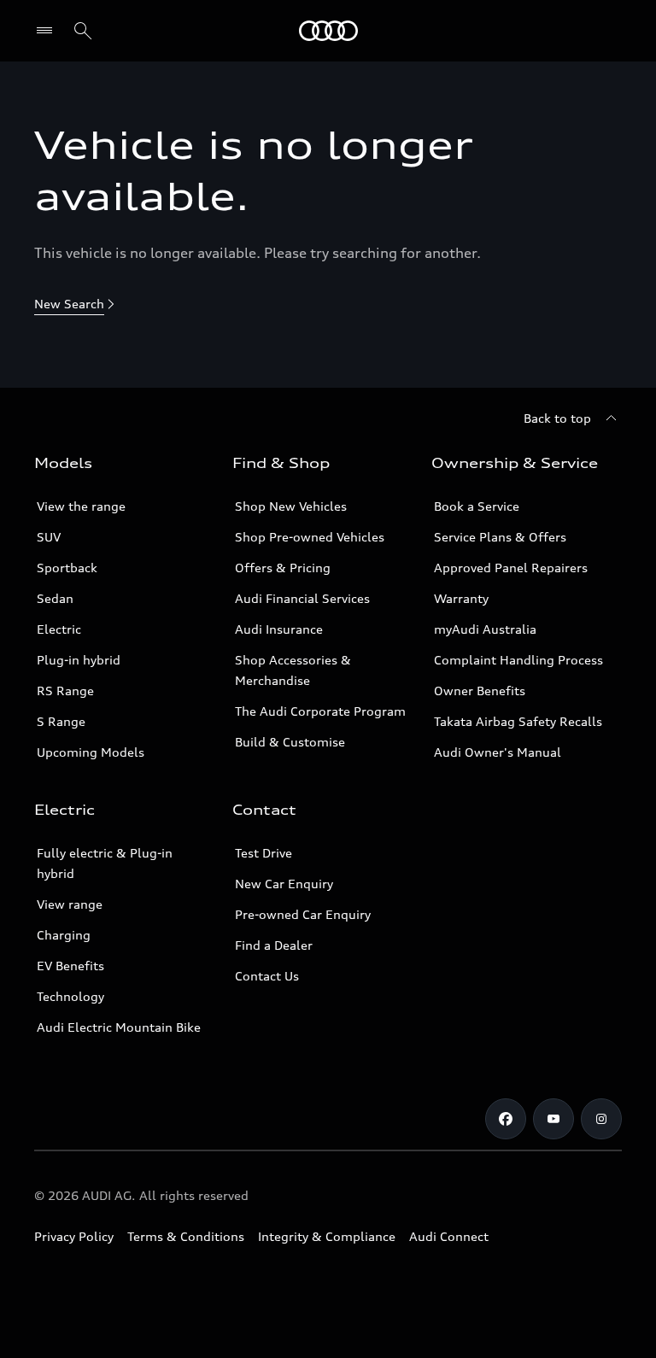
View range (69, 904)
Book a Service (476, 506)
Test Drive (263, 853)
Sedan (55, 598)
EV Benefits (70, 965)
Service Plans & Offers (500, 537)
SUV (49, 537)
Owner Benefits (479, 690)
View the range (81, 506)
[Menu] (328, 30)
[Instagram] (601, 1118)
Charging (64, 935)
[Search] (82, 30)
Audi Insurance (279, 629)
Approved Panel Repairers (511, 567)
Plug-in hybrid (78, 660)
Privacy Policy (74, 1236)
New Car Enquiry (284, 883)
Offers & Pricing (283, 567)
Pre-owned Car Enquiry (303, 914)
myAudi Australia (485, 629)
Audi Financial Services (302, 598)
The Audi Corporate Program (320, 711)
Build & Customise (290, 742)
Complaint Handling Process (518, 660)
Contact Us (267, 976)
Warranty (461, 598)
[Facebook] (505, 1118)
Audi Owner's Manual (497, 752)
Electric (59, 629)
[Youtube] (553, 1118)
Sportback (67, 567)
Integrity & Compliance (326, 1236)
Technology (70, 996)
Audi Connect (449, 1236)
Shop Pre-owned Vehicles (309, 537)
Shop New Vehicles (291, 506)
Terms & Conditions (185, 1236)
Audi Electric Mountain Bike (119, 1027)
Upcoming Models (90, 752)
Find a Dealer (274, 945)
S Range (61, 721)
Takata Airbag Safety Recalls (518, 721)
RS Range (65, 690)
